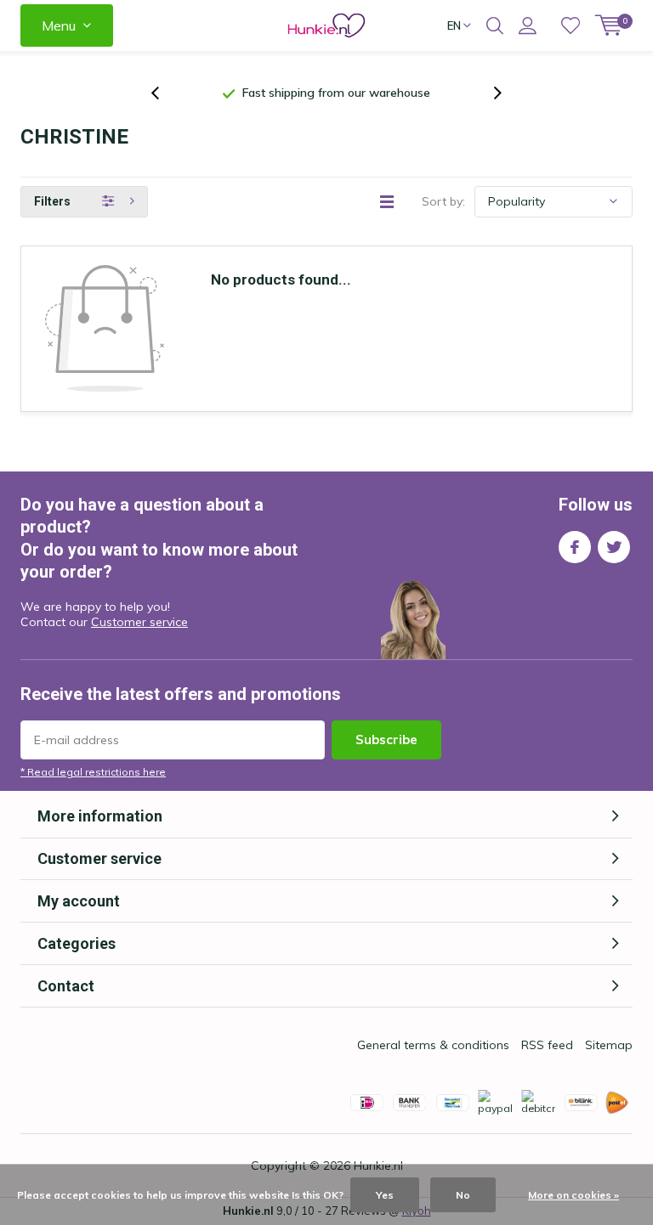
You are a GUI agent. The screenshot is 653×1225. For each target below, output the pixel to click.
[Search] (494, 25)
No (463, 1194)
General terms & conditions (433, 1045)
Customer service (139, 621)
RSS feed (547, 1045)
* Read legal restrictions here (93, 771)
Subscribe (386, 739)
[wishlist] (570, 25)
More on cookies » (573, 1194)
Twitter (614, 547)
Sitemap (609, 1045)
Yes (385, 1194)
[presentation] (164, 93)
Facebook (575, 547)
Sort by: (443, 201)
